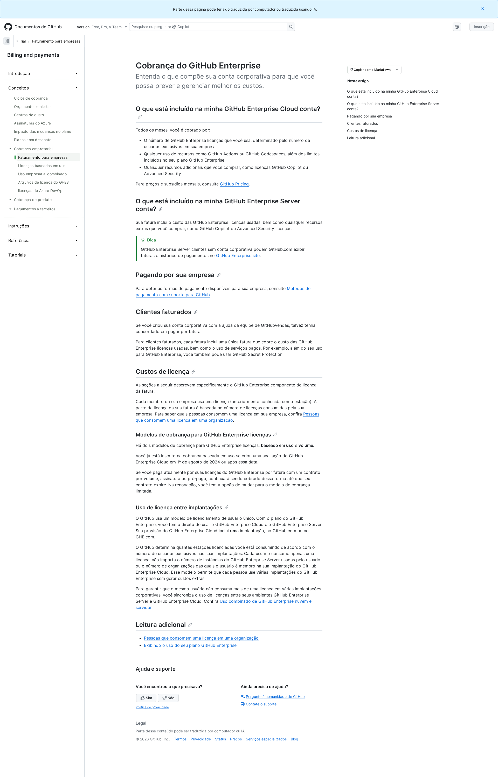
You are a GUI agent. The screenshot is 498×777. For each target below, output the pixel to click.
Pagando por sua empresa (175, 275)
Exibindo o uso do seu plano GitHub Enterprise (190, 645)
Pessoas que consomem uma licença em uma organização (201, 638)
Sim (149, 698)
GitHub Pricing (234, 183)
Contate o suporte (261, 704)
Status (220, 739)
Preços (236, 739)
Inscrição (481, 26)
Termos (180, 739)
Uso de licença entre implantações (179, 507)
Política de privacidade (152, 707)
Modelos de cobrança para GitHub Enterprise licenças (203, 435)
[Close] (483, 8)
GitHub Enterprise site (238, 255)
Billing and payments (33, 55)
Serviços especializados (266, 739)
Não (171, 698)
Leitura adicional (161, 624)
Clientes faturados (163, 312)
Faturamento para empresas (56, 41)
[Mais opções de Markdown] (397, 70)
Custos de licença (162, 371)
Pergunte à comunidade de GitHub (275, 696)
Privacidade (201, 739)
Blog (294, 739)
